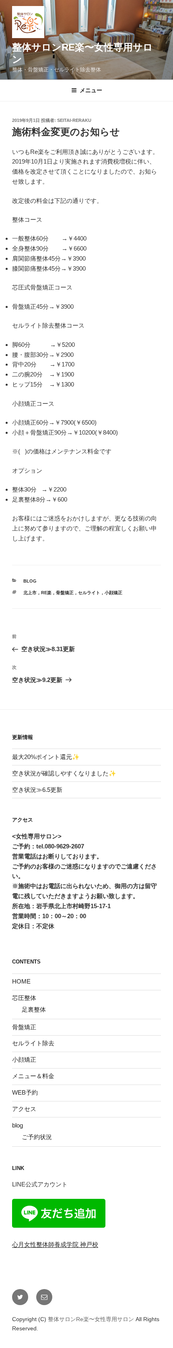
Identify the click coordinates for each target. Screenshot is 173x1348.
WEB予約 (25, 1092)
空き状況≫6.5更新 (37, 789)
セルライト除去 (33, 1043)
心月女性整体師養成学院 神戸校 (55, 1244)
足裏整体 (34, 1009)
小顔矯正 (24, 1059)
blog (30, 581)
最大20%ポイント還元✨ (46, 756)
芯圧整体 (24, 997)
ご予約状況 (37, 1136)
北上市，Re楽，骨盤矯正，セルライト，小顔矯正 (72, 592)
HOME (21, 981)
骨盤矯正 (24, 1027)
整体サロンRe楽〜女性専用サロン (92, 1319)
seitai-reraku (74, 120)
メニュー (91, 90)
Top (154, 1329)
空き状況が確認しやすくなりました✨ (64, 773)
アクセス (24, 1108)
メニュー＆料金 (33, 1076)
